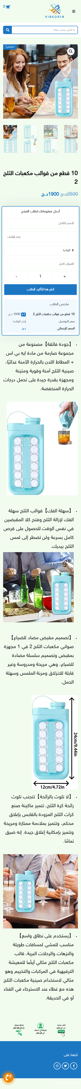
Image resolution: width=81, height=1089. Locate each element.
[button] (71, 51)
